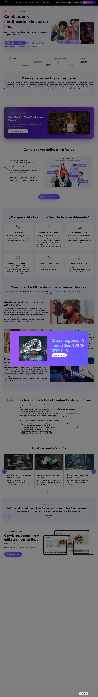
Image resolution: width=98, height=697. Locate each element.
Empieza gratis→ (59, 355)
